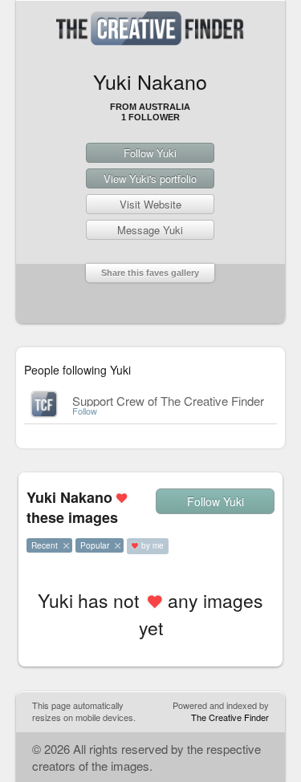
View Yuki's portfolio (150, 178)
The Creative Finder (230, 717)
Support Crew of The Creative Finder (168, 400)
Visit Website (150, 204)
